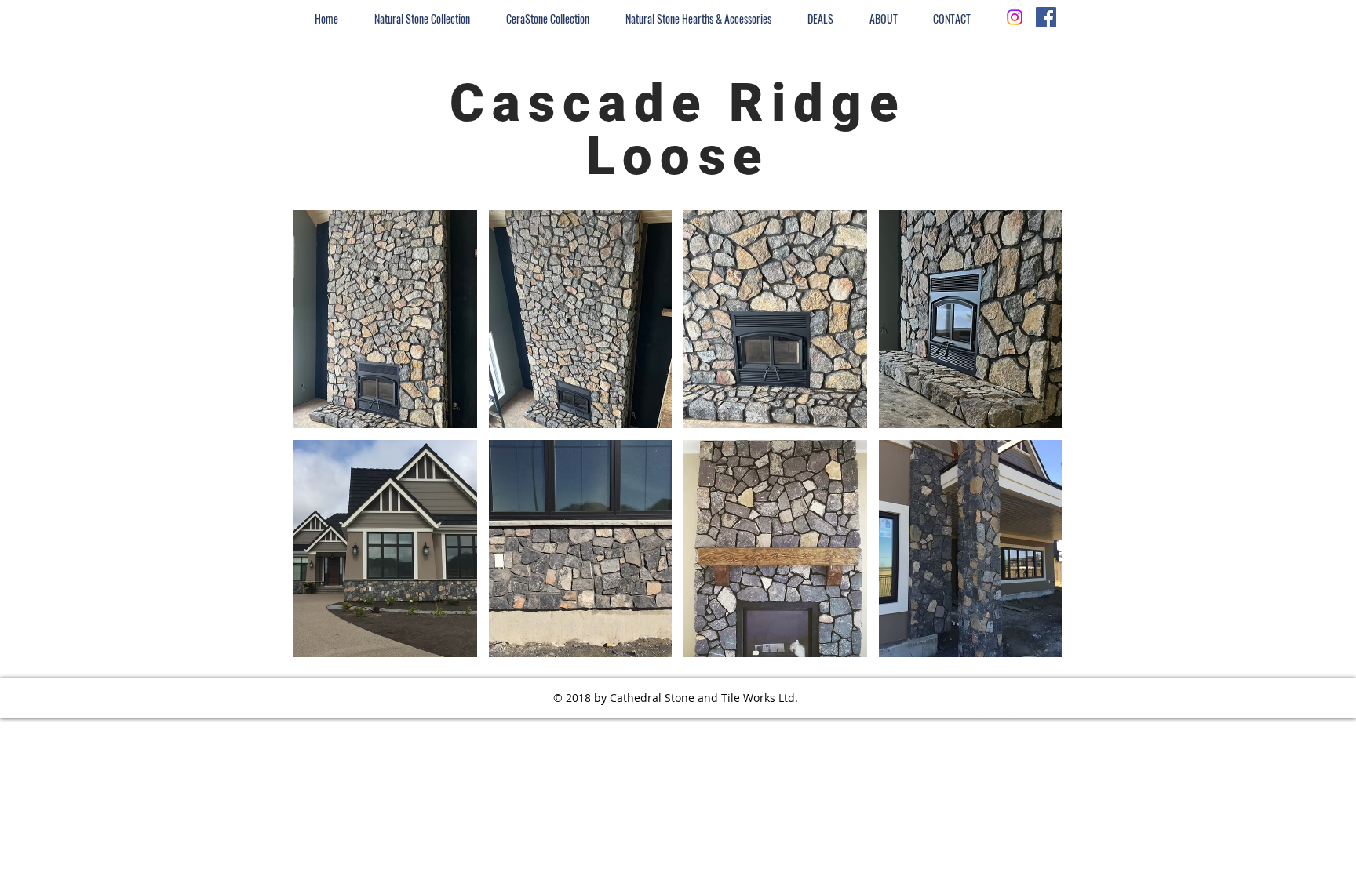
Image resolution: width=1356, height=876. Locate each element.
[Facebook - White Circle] (1000, 706)
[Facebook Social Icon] (1046, 17)
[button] (385, 319)
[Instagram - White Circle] (972, 706)
